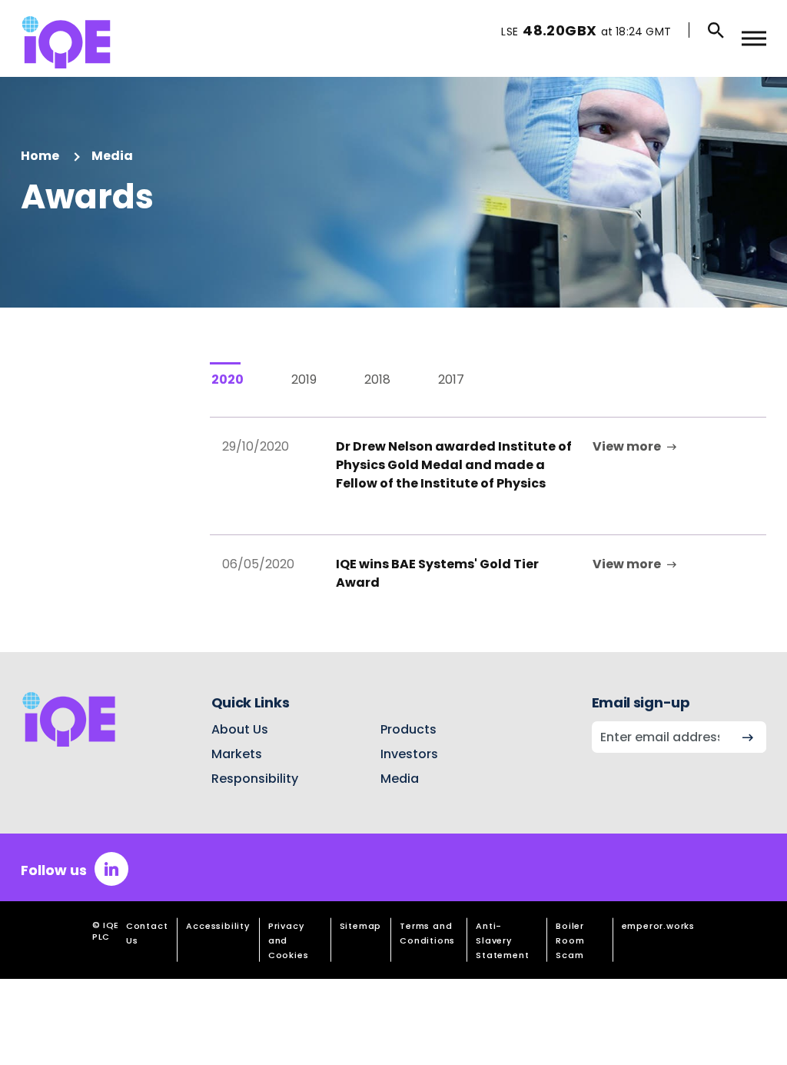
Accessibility (217, 926)
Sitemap (361, 926)
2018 (377, 379)
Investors (409, 754)
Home (40, 156)
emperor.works (658, 926)
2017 (451, 379)
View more (627, 446)
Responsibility (254, 778)
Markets (236, 754)
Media (112, 156)
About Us (239, 729)
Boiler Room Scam (570, 940)
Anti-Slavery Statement (502, 940)
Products (408, 729)
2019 (304, 379)
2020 (227, 379)
